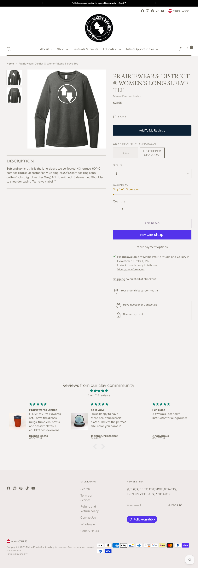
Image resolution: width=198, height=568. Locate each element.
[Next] (155, 3)
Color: (135, 144)
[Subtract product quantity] (116, 209)
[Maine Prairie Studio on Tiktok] (157, 11)
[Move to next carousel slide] (188, 352)
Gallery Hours (89, 531)
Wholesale (87, 524)
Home (10, 63)
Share (122, 116)
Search (85, 489)
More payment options (152, 247)
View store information (130, 269)
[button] (96, 446)
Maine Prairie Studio (127, 96)
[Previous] (42, 3)
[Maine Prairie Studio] (99, 28)
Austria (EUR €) (181, 10)
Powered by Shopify (17, 554)
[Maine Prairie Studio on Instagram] (147, 11)
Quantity (119, 201)
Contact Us (88, 517)
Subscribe (175, 505)
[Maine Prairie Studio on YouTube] (162, 11)
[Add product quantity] (128, 209)
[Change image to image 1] (14, 77)
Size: (117, 165)
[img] (99, 391)
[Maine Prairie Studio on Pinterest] (152, 11)
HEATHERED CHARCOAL (152, 153)
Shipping (119, 279)
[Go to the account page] (181, 49)
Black (125, 153)
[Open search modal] (9, 49)
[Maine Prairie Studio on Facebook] (142, 11)
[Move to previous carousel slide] (179, 352)
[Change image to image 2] (14, 95)
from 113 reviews (99, 395)
